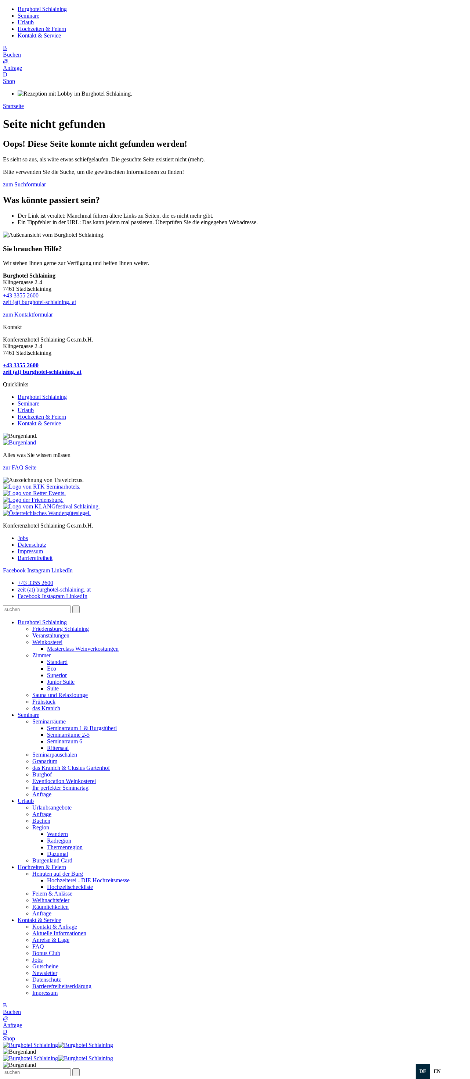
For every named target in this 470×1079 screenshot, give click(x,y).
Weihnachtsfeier (50, 900)
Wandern (57, 834)
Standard (57, 662)
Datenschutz (32, 545)
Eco (51, 668)
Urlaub (26, 22)
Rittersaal (58, 748)
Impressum (30, 551)
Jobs (23, 538)
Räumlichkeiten (50, 907)
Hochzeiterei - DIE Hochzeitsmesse (88, 880)
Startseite (13, 106)
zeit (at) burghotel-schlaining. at (39, 302)
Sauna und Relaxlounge (60, 695)
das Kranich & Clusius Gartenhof (71, 768)
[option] (437, 1071)
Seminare (28, 15)
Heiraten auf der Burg (57, 874)
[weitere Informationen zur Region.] (19, 442)
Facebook (14, 570)
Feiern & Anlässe (52, 893)
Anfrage (41, 794)
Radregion (59, 840)
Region (40, 827)
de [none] (422, 1071)
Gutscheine (45, 966)
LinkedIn (62, 570)
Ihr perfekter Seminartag (60, 788)
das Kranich (46, 708)
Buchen (41, 821)
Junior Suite (61, 682)
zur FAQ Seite (19, 467)
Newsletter (44, 973)
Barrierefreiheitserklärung (61, 986)
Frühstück (43, 702)
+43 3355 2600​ (21, 295)
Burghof (42, 774)
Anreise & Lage (50, 940)
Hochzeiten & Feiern (42, 29)
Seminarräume (49, 721)
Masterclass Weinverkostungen (83, 649)
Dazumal (57, 854)
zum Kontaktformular (28, 314)
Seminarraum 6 (64, 741)
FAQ (38, 946)
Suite (53, 688)
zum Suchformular (24, 184)
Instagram (38, 570)
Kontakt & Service (39, 35)
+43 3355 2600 (35, 583)
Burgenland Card (52, 860)
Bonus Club (46, 953)
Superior (57, 675)
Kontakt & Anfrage (54, 926)
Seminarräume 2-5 (68, 735)
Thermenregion (65, 847)
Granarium (44, 761)
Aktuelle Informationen (59, 933)
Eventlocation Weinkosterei (64, 781)
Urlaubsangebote (52, 807)
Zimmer (41, 655)
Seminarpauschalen (54, 754)
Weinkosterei (47, 642)
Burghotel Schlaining (42, 9)
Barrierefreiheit (35, 558)
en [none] (437, 1071)
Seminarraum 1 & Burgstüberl (82, 728)
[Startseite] (58, 1045)
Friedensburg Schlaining (60, 629)
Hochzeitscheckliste (70, 887)
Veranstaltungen (50, 635)
